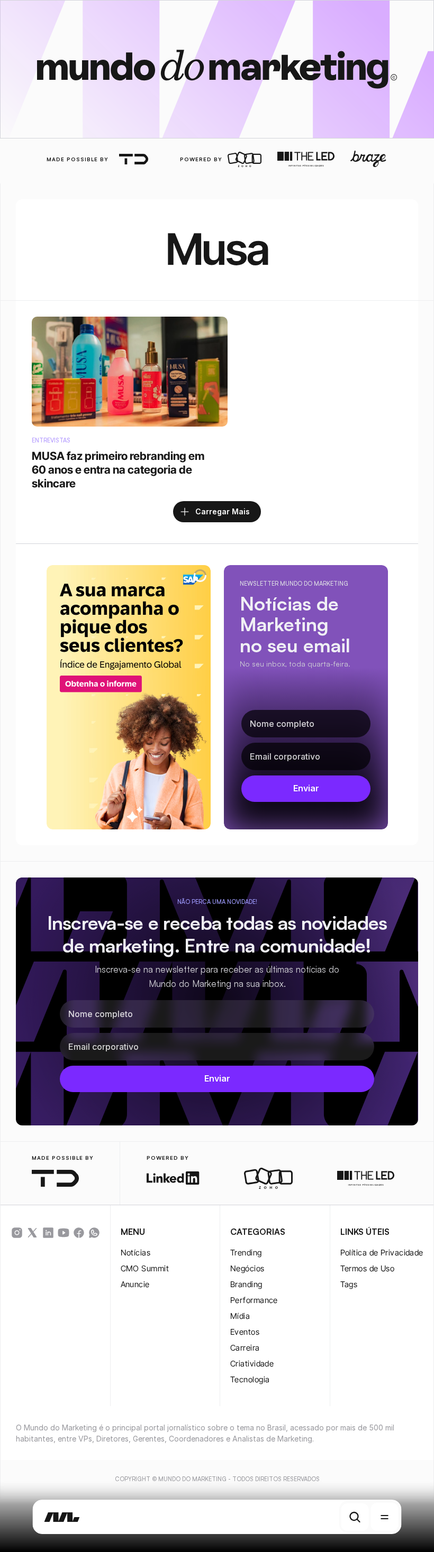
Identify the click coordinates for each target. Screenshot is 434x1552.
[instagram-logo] (17, 1232)
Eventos (244, 1332)
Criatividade (252, 1364)
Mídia (240, 1316)
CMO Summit (145, 1268)
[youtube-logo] (63, 1232)
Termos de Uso (367, 1268)
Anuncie (135, 1284)
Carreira (245, 1348)
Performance (254, 1300)
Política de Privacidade (381, 1253)
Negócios (247, 1268)
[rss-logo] (79, 1232)
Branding (246, 1284)
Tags (349, 1284)
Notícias (136, 1253)
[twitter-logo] (32, 1232)
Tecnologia (250, 1379)
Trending (246, 1253)
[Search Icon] (355, 1517)
